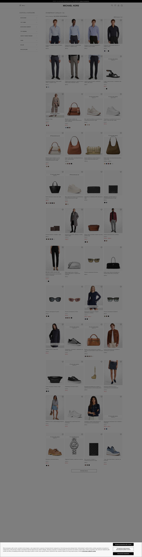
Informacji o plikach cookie (89, 551)
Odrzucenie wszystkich (123, 553)
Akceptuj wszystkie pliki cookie (123, 544)
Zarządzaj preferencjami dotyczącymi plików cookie (123, 549)
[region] (71, 549)
